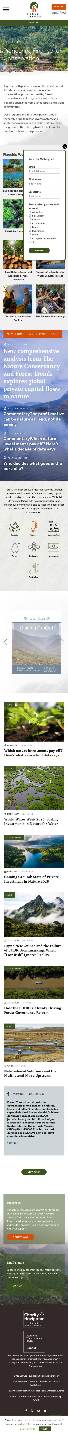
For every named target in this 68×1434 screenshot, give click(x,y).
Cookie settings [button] (27, 1428)
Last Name (35, 191)
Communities (38, 223)
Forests (36, 227)
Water (35, 234)
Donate (34, 22)
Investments (38, 230)
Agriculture (37, 212)
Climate (36, 219)
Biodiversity (38, 215)
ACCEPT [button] (45, 1429)
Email (32, 166)
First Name (35, 179)
